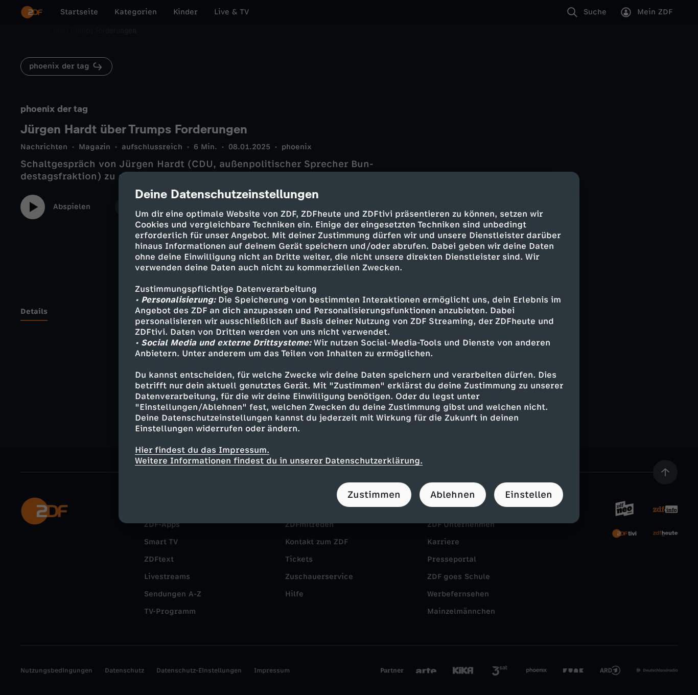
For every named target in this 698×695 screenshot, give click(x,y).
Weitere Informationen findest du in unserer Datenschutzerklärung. (279, 461)
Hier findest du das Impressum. (202, 450)
